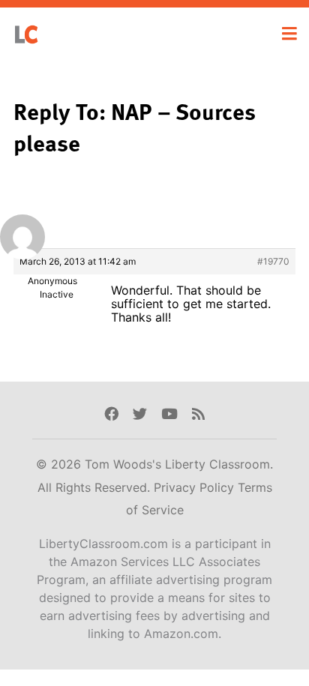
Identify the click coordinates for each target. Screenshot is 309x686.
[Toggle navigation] (289, 33)
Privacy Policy (196, 487)
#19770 (273, 261)
